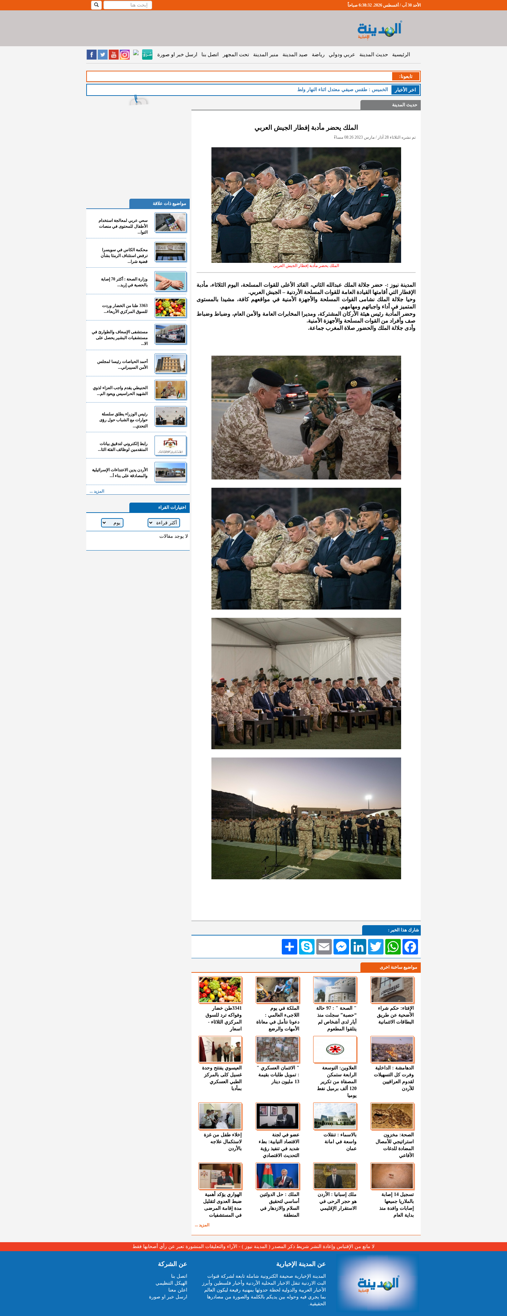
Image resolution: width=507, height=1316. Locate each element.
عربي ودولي (342, 54)
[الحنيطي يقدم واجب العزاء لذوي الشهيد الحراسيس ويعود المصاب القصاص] (170, 389)
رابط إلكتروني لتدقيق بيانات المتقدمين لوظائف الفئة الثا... (123, 446)
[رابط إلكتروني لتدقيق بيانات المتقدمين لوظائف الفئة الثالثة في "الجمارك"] (170, 445)
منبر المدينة (265, 54)
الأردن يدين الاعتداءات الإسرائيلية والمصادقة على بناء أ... (120, 472)
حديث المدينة (373, 54)
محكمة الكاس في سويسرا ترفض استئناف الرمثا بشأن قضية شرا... (124, 255)
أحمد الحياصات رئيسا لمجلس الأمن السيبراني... (122, 364)
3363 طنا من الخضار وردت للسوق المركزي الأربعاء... (125, 308)
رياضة (318, 54)
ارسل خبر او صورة (177, 54)
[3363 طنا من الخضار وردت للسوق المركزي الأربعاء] (170, 307)
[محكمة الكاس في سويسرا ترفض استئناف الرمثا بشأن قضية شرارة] (170, 251)
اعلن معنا (177, 1290)
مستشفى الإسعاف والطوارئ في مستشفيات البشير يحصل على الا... (120, 337)
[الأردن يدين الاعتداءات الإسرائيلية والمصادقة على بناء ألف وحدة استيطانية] (170, 472)
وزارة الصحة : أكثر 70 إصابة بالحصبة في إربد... (124, 282)
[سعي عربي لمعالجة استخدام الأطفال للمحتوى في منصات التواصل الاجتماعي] (170, 222)
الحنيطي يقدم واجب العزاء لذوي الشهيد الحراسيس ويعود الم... (120, 390)
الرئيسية (401, 54)
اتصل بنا (210, 54)
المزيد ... (202, 1225)
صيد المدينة (295, 54)
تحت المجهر (236, 54)
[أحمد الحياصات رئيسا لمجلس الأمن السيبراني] (170, 363)
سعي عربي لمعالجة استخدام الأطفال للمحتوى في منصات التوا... (123, 226)
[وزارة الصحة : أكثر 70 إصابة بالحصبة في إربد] (170, 281)
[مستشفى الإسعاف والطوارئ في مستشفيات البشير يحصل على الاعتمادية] (170, 334)
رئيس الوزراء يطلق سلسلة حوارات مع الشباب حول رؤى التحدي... (123, 420)
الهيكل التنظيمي (171, 1283)
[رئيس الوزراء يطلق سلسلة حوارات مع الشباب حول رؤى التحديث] (170, 416)
